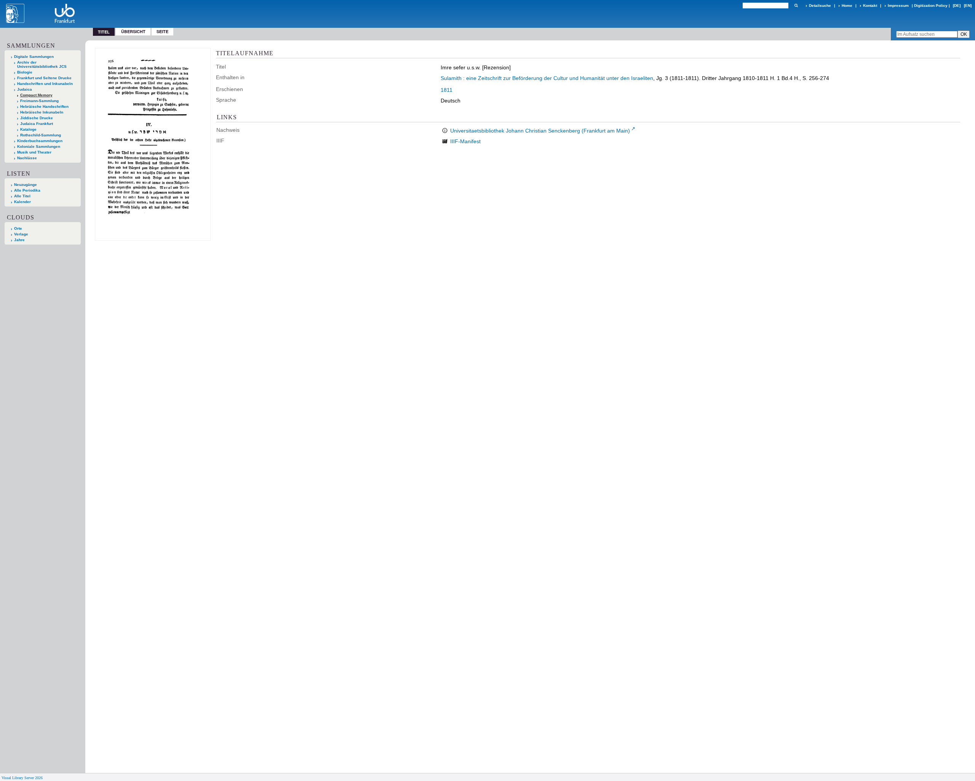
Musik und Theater (34, 152)
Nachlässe (27, 158)
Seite (162, 31)
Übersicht (133, 31)
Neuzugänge (25, 184)
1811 (446, 90)
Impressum (898, 5)
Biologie (24, 72)
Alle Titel (22, 196)
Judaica (24, 89)
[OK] (796, 5)
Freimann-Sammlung (39, 101)
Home (847, 5)
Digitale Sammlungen (34, 56)
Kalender (22, 202)
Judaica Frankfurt (36, 124)
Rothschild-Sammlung (40, 135)
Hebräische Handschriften (44, 106)
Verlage (21, 234)
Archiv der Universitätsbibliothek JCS (42, 64)
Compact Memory (36, 95)
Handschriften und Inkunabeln (45, 84)
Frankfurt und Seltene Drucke (44, 78)
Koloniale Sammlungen (38, 146)
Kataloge (28, 129)
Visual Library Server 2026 (22, 778)
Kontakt (870, 5)
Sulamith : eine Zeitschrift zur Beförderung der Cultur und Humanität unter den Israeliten (547, 78)
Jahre (19, 240)
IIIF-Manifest (465, 141)
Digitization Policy (931, 5)
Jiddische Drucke (36, 118)
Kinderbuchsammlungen (39, 141)
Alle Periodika (27, 190)
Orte (18, 228)
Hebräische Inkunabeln (41, 112)
